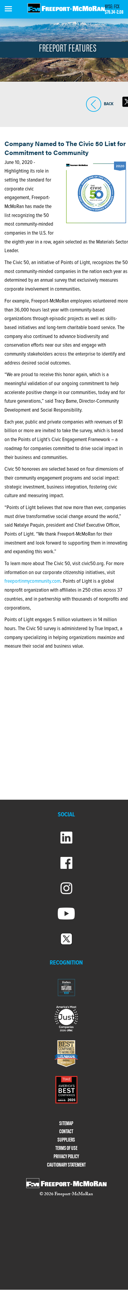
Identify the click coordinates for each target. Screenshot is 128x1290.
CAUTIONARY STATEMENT (66, 1164)
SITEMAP (66, 1123)
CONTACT (66, 1131)
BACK (93, 112)
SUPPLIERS (66, 1139)
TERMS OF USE (66, 1148)
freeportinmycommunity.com (32, 581)
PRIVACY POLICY (66, 1156)
